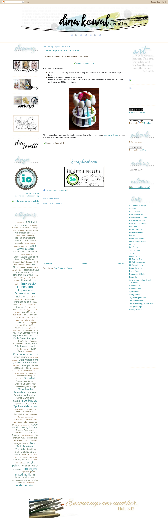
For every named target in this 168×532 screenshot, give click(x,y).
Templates (18, 433)
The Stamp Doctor (136, 301)
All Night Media (32, 230)
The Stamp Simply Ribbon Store (141, 304)
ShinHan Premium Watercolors (25, 394)
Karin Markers (28, 312)
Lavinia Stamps (32, 317)
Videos (17, 454)
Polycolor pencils (21, 349)
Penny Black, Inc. (136, 268)
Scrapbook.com (135, 289)
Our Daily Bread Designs (25, 337)
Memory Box (29, 328)
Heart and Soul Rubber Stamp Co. (27, 271)
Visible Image (27, 455)
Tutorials (20, 449)
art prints (26, 465)
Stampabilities (19, 409)
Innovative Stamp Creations (28, 304)
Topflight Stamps (21, 443)
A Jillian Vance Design (29, 228)
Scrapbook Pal (134, 286)
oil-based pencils (25, 476)
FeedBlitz (142, 150)
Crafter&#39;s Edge (25, 254)
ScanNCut (19, 379)
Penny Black (31, 343)
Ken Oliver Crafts (30, 315)
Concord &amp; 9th (21, 246)
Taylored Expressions (25, 430)
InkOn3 (132, 244)
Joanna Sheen (19, 309)
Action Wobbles (18, 230)
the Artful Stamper (28, 482)
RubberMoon (31, 373)
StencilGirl (28, 420)
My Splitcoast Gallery (137, 262)
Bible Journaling (28, 236)
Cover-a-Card (25, 248)
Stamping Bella (31, 414)
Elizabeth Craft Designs (22, 262)
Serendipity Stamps (25, 381)
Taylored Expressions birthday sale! (61, 50)
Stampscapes (18, 419)
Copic (33, 245)
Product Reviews (21, 357)
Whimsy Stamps (21, 459)
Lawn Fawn (19, 320)
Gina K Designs (26, 267)
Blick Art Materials (136, 214)
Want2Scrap (23, 457)
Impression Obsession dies (24, 292)
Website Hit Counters (137, 113)
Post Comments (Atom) (63, 268)
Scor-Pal (29, 378)
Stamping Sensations (25, 417)
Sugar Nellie (22, 422)
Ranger (26, 365)
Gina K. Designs (135, 229)
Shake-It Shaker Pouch (25, 384)
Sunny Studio (134, 295)
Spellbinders (29, 400)
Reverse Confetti (26, 371)
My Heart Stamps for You (25, 333)
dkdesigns (30, 469)
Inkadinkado (18, 299)
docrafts (18, 472)
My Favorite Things (30, 330)
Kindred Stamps (18, 317)
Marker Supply (134, 256)
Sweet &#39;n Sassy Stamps (25, 426)
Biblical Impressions (25, 238)
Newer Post (47, 263)
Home (84, 263)
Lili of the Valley (30, 320)
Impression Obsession (27, 285)
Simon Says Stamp (25, 398)
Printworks (29, 351)
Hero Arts (132, 235)
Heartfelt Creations (23, 275)
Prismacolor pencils (25, 354)
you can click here (111, 135)
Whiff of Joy (33, 457)
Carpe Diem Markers (137, 220)
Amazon (132, 208)
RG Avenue (16, 365)
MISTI (18, 322)
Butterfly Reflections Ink (138, 217)
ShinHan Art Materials (23, 391)
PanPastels (23, 341)
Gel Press (133, 226)
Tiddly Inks (33, 441)
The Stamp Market (27, 435)
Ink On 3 (32, 297)
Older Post (121, 263)
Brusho (18, 240)
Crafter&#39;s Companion (25, 252)
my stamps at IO (32, 193)
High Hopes (23, 278)
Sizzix (16, 400)
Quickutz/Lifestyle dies (25, 362)
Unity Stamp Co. (28, 452)
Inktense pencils (22, 302)
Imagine (16, 284)
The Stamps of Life (20, 441)
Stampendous (30, 409)
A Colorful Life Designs (25, 223)
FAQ (36, 262)
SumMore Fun (25, 425)
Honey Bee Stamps (136, 238)
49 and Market (19, 222)
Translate (147, 123)
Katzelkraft (17, 315)
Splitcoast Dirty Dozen (25, 403)
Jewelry (19, 307)
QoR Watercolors (28, 359)
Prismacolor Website (137, 274)
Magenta (25, 323)
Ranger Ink (133, 277)
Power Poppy (134, 271)
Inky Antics (133, 247)
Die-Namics (30, 259)
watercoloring (25, 485)
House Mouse (28, 280)
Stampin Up (19, 414)
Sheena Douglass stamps (25, 386)
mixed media (23, 474)
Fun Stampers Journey (22, 265)
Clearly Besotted (30, 243)
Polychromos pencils (25, 346)
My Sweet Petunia (22, 335)
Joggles (29, 310)
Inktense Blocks (29, 299)
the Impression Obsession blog (27, 196)
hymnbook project (28, 472)
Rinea (36, 371)
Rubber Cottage (20, 373)
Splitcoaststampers (25, 406)
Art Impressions (23, 233)
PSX (15, 341)
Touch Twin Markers (27, 445)
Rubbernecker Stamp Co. (25, 376)
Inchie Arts (21, 296)
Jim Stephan (30, 307)
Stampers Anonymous (25, 412)
